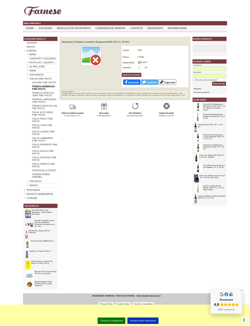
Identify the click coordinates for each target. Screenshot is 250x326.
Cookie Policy (123, 304)
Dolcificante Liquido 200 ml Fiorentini (39, 231)
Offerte (32, 43)
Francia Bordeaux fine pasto (43, 87)
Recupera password (201, 92)
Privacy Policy (106, 304)
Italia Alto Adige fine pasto (42, 113)
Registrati (155, 28)
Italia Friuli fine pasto (42, 120)
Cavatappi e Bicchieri (42, 58)
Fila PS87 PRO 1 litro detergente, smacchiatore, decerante (42, 212)
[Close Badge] (241, 290)
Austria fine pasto (44, 82)
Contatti (136, 28)
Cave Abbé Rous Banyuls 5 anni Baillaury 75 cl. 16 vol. (214, 166)
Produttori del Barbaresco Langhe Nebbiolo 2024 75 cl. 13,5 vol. (213, 136)
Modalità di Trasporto (74, 28)
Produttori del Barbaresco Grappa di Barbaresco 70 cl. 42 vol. (214, 116)
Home (30, 28)
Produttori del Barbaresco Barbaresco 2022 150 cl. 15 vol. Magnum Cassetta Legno (214, 107)
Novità (31, 47)
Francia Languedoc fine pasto (44, 100)
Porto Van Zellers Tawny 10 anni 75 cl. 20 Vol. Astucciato (212, 176)
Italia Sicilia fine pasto (43, 152)
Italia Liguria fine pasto (43, 133)
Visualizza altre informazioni (143, 321)
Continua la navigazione (111, 321)
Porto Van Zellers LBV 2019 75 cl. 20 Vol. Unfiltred (211, 156)
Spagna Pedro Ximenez (41, 175)
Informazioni (177, 28)
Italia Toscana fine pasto (44, 158)
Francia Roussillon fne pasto (44, 107)
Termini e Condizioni (143, 304)
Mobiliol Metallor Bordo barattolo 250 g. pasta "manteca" (43, 283)
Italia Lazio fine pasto (42, 126)
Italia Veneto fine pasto (43, 165)
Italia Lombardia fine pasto (42, 139)
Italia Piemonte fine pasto (44, 145)
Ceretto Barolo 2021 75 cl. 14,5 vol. (210, 125)
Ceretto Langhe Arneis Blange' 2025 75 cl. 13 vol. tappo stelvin (213, 187)
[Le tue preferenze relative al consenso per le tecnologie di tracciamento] (244, 320)
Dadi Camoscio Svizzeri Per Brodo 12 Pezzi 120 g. (42, 262)
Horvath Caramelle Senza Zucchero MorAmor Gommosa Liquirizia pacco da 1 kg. (45, 223)
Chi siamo (45, 28)
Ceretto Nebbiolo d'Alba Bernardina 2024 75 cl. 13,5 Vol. (212, 197)
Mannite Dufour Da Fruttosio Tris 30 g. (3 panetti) (46, 272)
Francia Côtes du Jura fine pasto (43, 94)
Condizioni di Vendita (110, 28)
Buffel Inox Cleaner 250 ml (39, 251)
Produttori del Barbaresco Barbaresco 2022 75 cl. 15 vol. (213, 147)
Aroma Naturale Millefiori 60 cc (42, 241)
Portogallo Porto (44, 170)
